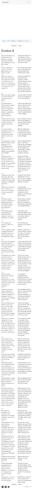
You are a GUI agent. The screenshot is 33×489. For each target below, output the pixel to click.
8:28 (2, 420)
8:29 (2, 434)
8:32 (2, 475)
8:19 (2, 287)
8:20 (2, 301)
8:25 (2, 376)
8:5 (2, 102)
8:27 (2, 409)
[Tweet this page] (8, 487)
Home (4, 41)
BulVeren (13, 41)
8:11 (2, 185)
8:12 (2, 197)
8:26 (2, 386)
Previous (14, 45)
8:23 (2, 352)
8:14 (2, 221)
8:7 (2, 127)
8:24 (2, 361)
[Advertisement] (16, 22)
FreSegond (20, 41)
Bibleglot (5, 2)
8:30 (2, 455)
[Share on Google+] (6, 487)
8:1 (2, 54)
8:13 (2, 209)
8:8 (2, 139)
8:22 (2, 337)
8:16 (2, 240)
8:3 (2, 74)
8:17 (2, 253)
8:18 (2, 272)
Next (20, 45)
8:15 (2, 228)
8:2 (2, 66)
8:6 (2, 117)
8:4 (2, 93)
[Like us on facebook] (3, 487)
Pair (8, 41)
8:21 (2, 316)
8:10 (2, 173)
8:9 (2, 154)
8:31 (2, 461)
